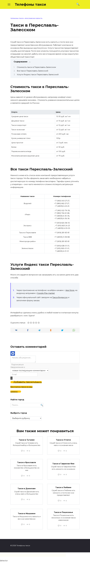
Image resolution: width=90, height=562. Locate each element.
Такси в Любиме (63, 487)
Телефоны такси (30, 4)
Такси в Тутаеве (27, 440)
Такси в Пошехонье (63, 512)
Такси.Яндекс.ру (60, 297)
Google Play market (46, 293)
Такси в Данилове (27, 488)
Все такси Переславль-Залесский (32, 71)
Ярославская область (33, 18)
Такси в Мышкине (26, 513)
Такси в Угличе (63, 440)
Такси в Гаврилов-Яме (63, 464)
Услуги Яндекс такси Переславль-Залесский (38, 75)
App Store (69, 290)
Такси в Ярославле (26, 462)
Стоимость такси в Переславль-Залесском (36, 67)
